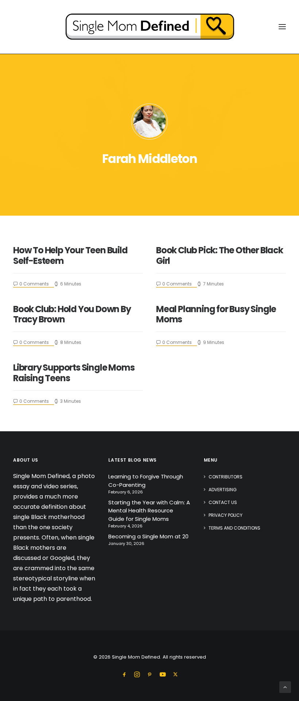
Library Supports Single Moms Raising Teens (73, 372)
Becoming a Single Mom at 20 (148, 536)
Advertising (223, 489)
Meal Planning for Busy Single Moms (216, 314)
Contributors (225, 477)
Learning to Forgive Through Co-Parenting (145, 481)
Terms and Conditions (234, 528)
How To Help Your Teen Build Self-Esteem (70, 255)
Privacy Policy (225, 515)
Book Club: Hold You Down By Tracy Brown (72, 314)
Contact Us (223, 502)
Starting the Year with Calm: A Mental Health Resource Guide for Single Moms (149, 511)
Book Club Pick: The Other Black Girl (219, 255)
